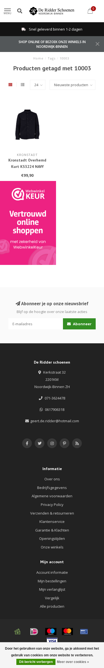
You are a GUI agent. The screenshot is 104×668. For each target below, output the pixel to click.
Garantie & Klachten (52, 530)
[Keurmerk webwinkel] (28, 223)
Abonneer (82, 323)
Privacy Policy (52, 504)
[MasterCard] (67, 631)
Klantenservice (52, 521)
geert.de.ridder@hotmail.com (54, 420)
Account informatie (52, 572)
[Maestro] (51, 631)
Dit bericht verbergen (36, 662)
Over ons (52, 478)
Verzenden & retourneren (52, 513)
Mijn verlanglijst (52, 589)
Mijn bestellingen (52, 580)
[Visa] (52, 641)
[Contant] (17, 631)
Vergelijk (52, 597)
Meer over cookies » (73, 662)
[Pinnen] (84, 631)
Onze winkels (52, 547)
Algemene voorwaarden (52, 495)
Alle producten (52, 606)
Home (38, 58)
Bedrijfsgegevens (52, 487)
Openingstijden (52, 538)
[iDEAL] (34, 631)
